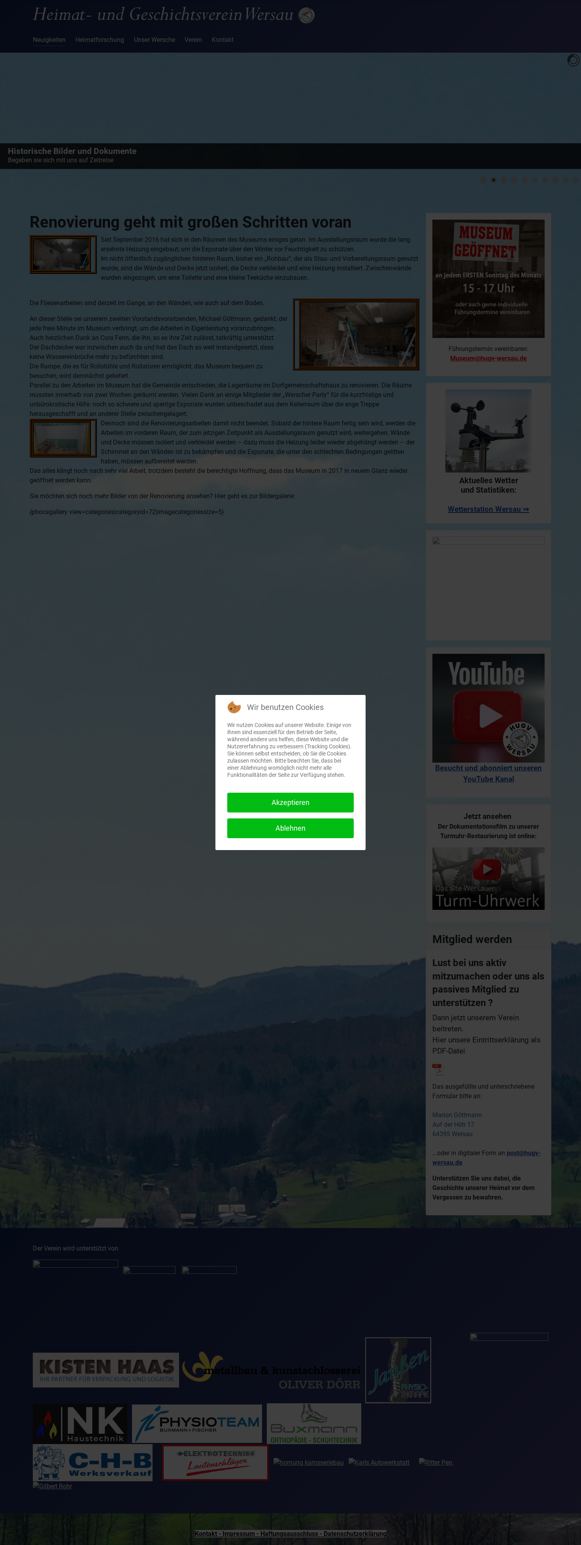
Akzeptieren (290, 802)
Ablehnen (290, 828)
